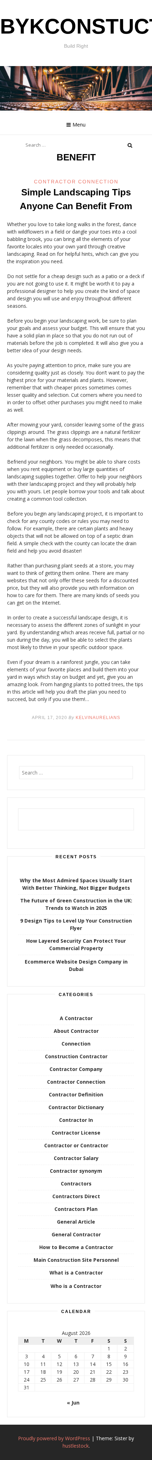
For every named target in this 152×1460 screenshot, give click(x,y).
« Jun (73, 1402)
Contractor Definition (76, 1094)
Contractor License (76, 1132)
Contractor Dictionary (76, 1107)
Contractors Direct (76, 1196)
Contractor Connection (76, 181)
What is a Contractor (76, 1272)
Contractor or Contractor (76, 1145)
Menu (79, 124)
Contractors (76, 1183)
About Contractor (76, 1031)
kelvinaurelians (98, 717)
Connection (76, 1043)
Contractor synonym (76, 1170)
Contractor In (76, 1120)
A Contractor (76, 1018)
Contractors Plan (76, 1209)
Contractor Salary (76, 1158)
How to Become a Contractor (76, 1247)
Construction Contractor (76, 1056)
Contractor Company (76, 1069)
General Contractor (76, 1234)
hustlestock (76, 1445)
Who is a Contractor (76, 1286)
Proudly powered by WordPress (54, 1438)
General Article (76, 1221)
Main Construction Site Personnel (76, 1259)
